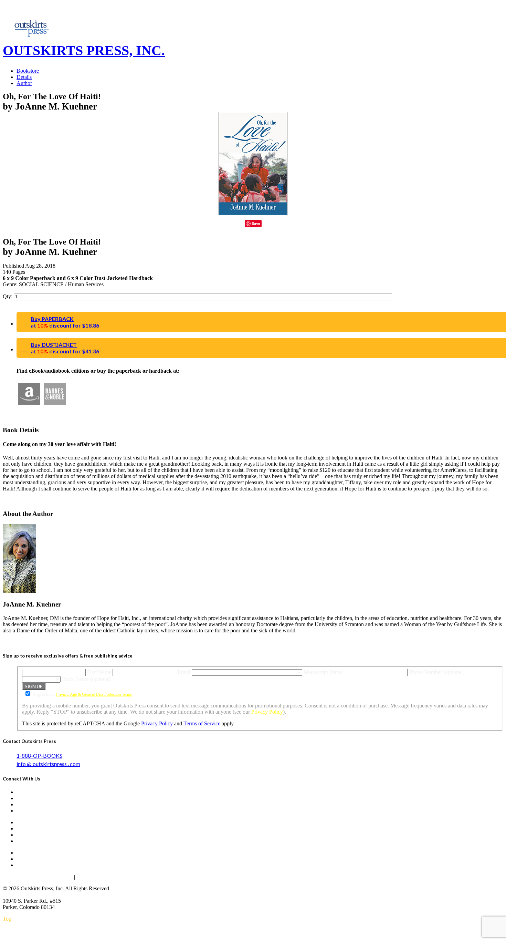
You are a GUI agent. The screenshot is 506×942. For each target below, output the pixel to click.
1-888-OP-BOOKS (39, 755)
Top (7, 919)
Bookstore (28, 71)
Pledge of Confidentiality (105, 877)
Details (24, 77)
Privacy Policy (267, 712)
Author (24, 83)
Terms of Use (56, 877)
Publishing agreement (163, 877)
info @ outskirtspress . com (48, 763)
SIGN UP (34, 686)
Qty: (8, 296)
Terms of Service (201, 723)
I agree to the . (83, 694)
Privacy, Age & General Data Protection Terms (94, 694)
